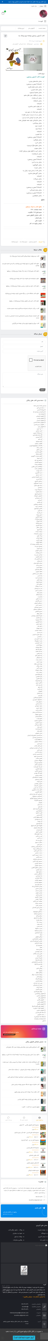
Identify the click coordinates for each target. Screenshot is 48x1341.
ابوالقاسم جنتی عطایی (37, 467)
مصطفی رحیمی (38, 874)
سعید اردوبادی (38, 706)
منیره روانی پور (38, 884)
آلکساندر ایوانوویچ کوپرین (35, 446)
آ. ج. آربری (39, 429)
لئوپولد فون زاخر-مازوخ (36, 826)
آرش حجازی (39, 431)
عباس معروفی (38, 733)
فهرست (40, 21)
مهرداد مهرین (38, 899)
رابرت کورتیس (38, 643)
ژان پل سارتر (39, 685)
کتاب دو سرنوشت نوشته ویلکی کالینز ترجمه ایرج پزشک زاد (24, 256)
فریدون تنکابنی (38, 771)
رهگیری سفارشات (17, 1240)
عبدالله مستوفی (38, 742)
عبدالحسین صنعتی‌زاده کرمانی (35, 735)
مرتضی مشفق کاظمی (37, 868)
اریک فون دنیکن (38, 486)
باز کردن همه (43, 406)
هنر (43, 1021)
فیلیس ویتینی (38, 775)
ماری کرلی (39, 845)
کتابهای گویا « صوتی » (38, 1008)
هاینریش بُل (39, 945)
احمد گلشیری (38, 473)
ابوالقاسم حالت (38, 469)
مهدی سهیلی (39, 893)
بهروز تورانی (39, 538)
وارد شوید (34, 6)
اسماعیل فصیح (38, 494)
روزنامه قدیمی (40, 410)
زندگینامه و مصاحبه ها (38, 412)
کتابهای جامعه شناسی (39, 423)
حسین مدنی (39, 605)
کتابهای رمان (31, 28)
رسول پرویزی (39, 647)
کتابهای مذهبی (40, 1010)
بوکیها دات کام (34, 223)
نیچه (41, 935)
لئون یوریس (39, 830)
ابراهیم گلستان (38, 462)
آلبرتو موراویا (39, 441)
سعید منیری (39, 708)
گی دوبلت (39, 822)
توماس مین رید (38, 555)
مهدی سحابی (38, 889)
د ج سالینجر (39, 618)
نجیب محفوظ (38, 929)
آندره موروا (39, 458)
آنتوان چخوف (39, 454)
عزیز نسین (39, 744)
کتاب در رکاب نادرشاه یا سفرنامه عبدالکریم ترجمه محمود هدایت (23, 308)
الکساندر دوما (38, 507)
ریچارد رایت (39, 672)
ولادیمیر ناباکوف (38, 964)
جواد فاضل (39, 580)
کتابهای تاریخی (40, 420)
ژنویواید (40, 691)
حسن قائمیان (38, 601)
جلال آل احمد (38, 578)
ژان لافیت (39, 689)
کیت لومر (40, 805)
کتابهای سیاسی (40, 996)
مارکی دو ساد (39, 840)
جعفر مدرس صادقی (37, 574)
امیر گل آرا (39, 513)
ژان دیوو (40, 687)
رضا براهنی (39, 653)
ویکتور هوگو (39, 973)
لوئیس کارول (39, 832)
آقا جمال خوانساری (37, 435)
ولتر (41, 966)
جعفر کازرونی (39, 572)
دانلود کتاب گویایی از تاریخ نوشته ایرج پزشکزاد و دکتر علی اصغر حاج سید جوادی (20, 265)
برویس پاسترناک (38, 534)
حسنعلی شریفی (38, 603)
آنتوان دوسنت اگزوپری (36, 456)
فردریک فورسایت (38, 767)
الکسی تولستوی (38, 509)
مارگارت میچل (38, 843)
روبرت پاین (39, 662)
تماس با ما (43, 1240)
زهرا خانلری (39, 679)
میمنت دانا (39, 922)
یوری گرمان (39, 987)
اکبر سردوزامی (38, 498)
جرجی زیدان (39, 565)
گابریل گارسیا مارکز (37, 809)
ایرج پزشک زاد (23, 242)
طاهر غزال (39, 731)
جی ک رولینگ (38, 586)
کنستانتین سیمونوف (37, 796)
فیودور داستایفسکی (37, 777)
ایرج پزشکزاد (21, 28)
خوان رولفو (39, 614)
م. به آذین (39, 838)
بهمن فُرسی (39, 540)
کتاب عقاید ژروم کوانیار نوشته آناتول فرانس (28, 1099)
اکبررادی (40, 500)
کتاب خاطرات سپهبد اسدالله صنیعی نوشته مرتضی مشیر (25, 1085)
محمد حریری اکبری (37, 855)
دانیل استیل (39, 624)
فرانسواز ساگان (38, 765)
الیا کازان (40, 511)
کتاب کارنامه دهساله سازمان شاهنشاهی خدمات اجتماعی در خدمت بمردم (22, 317)
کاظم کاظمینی (38, 792)
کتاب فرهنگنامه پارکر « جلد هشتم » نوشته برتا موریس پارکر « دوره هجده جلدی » (21, 1063)
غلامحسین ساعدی (37, 754)
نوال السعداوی (38, 933)
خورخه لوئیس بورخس (36, 616)
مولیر (41, 910)
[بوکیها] (43, 13)
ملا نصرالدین (39, 876)
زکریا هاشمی (39, 677)
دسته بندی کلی (22, 44)
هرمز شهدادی (38, 952)
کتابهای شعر (41, 998)
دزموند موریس (38, 630)
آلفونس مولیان (38, 444)
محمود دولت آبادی (37, 861)
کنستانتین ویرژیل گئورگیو (36, 798)
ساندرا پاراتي (39, 704)
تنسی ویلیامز (39, 553)
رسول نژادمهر (39, 649)
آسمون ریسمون (33, 242)
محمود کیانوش (38, 866)
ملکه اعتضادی (38, 878)
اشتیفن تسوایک (38, 496)
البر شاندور (39, 502)
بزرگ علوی (39, 536)
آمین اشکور (39, 450)
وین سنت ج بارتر (38, 983)
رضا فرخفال (39, 658)
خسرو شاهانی (38, 612)
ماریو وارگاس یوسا (37, 849)
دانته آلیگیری (39, 622)
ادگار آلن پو (39, 479)
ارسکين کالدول (38, 481)
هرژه (41, 947)
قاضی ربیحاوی (38, 780)
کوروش (40, 803)
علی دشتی (39, 750)
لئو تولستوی (39, 824)
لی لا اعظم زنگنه (38, 834)
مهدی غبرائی (39, 895)
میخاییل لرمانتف (38, 914)
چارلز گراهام (39, 595)
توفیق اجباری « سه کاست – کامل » (30, 1107)
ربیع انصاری (39, 645)
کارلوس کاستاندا (38, 786)
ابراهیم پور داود (38, 460)
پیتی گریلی (39, 549)
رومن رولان (39, 666)
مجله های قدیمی (40, 1013)
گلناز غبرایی (39, 815)
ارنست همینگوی (38, 483)
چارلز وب (40, 597)
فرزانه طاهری (39, 769)
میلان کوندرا (39, 920)
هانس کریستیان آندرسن (36, 941)
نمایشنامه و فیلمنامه (39, 1019)
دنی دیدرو (39, 633)
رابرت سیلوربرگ (38, 641)
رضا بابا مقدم (39, 651)
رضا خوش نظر (38, 656)
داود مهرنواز (39, 628)
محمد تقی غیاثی (38, 851)
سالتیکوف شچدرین (37, 700)
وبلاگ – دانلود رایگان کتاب (15, 1230)
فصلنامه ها (41, 414)
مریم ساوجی (39, 870)
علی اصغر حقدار (38, 746)
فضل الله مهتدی (38, 773)
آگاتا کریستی (39, 437)
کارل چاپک (39, 782)
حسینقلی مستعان (37, 609)
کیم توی (40, 807)
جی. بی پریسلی (38, 588)
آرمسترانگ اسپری (37, 433)
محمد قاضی (39, 857)
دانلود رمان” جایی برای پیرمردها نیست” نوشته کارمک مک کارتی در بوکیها (20, 1055)
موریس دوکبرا (38, 903)
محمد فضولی (41, 1015)
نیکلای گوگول (38, 937)
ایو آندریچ (39, 530)
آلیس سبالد (39, 448)
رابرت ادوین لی (38, 639)
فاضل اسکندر (39, 759)
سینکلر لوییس (38, 716)
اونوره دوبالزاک (38, 519)
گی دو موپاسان (38, 819)
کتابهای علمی (41, 1002)
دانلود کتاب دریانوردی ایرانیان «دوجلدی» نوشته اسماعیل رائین (23, 1077)
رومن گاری (39, 668)
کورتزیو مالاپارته (38, 800)
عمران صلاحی (38, 752)
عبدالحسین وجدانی (37, 737)
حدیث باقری (39, 599)
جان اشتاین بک (38, 559)
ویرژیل (40, 971)
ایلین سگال (39, 528)
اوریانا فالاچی (39, 517)
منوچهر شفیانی (38, 880)
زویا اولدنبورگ (38, 681)
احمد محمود (39, 475)
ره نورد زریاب (39, 660)
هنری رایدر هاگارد (37, 954)
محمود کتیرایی (38, 863)
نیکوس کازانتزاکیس (37, 939)
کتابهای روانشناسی (39, 994)
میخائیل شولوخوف (37, 912)
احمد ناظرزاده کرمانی (37, 477)
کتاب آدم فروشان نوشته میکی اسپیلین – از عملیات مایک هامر (23, 1070)
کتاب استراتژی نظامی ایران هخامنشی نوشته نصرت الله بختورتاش (22, 1047)
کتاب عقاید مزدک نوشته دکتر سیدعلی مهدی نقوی (27, 1092)
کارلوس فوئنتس (38, 784)
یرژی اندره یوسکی (37, 985)
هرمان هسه (39, 950)
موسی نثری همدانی (37, 908)
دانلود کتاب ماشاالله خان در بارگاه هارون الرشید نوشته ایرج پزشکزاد (22, 294)
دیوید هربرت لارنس (37, 635)
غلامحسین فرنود (38, 756)
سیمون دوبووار (38, 714)
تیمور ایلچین (39, 557)
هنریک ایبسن (38, 958)
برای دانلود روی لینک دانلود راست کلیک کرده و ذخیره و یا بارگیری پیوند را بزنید (27, 2)
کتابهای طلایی (40, 1000)
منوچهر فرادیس (38, 882)
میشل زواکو (39, 916)
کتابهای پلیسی (40, 418)
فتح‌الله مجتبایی (38, 761)
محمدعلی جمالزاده (37, 859)
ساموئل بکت (39, 702)
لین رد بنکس (39, 836)
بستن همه (36, 406)
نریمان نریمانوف (38, 931)
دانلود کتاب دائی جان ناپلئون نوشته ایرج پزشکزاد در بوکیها (24, 301)
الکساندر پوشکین (38, 505)
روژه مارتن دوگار (38, 664)
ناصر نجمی (39, 926)
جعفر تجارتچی (38, 570)
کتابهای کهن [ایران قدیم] (38, 1006)
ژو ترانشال (39, 693)
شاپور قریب (39, 719)
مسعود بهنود (39, 872)
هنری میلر (39, 956)
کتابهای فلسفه (40, 1004)
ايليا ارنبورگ (39, 521)
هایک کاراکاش (38, 943)
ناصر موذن (39, 924)
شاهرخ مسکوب (38, 721)
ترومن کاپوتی (38, 551)
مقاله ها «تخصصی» (39, 1017)
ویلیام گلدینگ (38, 979)
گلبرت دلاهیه (39, 813)
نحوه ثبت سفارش (17, 1233)
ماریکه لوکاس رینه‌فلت (36, 847)
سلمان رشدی (39, 710)
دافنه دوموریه (39, 620)
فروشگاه (43, 1233)
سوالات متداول (18, 1237)
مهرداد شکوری (38, 897)
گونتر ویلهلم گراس (37, 817)
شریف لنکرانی (38, 723)
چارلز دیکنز (39, 593)
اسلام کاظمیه (39, 492)
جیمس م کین (38, 591)
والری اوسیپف (38, 960)
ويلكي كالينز (39, 969)
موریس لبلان (39, 906)
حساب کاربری (42, 1237)
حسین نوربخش (38, 607)
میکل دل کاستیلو (38, 918)
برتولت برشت (38, 532)
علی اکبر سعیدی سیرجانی (36, 748)
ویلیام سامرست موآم (37, 975)
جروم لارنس (39, 567)
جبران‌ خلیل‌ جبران (38, 563)
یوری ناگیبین (39, 989)
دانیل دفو (40, 626)
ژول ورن (40, 696)
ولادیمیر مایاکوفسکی (37, 962)
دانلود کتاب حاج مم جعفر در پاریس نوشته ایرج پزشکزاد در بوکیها (22, 286)
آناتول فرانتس (38, 452)
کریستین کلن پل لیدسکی (36, 794)
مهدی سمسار (38, 891)
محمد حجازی (38, 853)
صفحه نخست (42, 28)
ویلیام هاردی (39, 981)
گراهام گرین (39, 811)
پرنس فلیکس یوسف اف (36, 544)
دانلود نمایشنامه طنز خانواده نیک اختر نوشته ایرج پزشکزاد (24, 279)
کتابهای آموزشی (40, 416)
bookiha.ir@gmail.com (35, 1200)
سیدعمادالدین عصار (37, 712)
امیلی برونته (39, 515)
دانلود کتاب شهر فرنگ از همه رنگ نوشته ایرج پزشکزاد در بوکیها (23, 271)
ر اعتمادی (39, 637)
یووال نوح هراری (38, 992)
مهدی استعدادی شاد (37, 887)
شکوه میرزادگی (38, 725)
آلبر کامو (40, 439)
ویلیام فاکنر (39, 977)
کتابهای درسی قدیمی (39, 425)
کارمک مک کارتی (38, 788)
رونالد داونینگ (38, 670)
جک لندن (40, 576)
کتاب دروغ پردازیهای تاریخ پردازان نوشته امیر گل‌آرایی (25, 323)
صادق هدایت (38, 729)
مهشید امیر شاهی (37, 901)
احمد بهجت (39, 471)
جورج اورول (39, 582)
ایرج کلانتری (39, 525)
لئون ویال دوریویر (38, 828)
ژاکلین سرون (39, 683)
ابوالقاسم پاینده (38, 465)
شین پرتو (40, 727)
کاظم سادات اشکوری (37, 790)
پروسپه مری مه (38, 546)
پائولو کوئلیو (39, 542)
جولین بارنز (39, 584)
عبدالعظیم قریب (38, 740)
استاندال (40, 488)
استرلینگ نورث (38, 490)
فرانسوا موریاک (38, 763)
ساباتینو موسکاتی (38, 698)
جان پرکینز (39, 561)
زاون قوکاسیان (38, 675)
